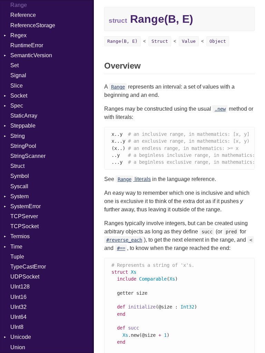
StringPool (23, 146)
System (19, 196)
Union (17, 347)
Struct (17, 166)
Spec (16, 106)
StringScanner (28, 156)
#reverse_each (124, 240)
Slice (16, 86)
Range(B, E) (122, 41)
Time (16, 247)
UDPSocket (24, 277)
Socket (18, 96)
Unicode (20, 337)
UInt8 (16, 327)
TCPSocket (24, 226)
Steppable (23, 126)
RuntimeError (26, 45)
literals (134, 179)
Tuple (17, 257)
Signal (18, 75)
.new (220, 109)
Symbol (19, 176)
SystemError (25, 206)
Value (189, 41)
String (17, 136)
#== (121, 248)
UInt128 (20, 287)
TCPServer (24, 216)
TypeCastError (28, 267)
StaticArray (23, 116)
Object (217, 41)
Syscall (19, 186)
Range (18, 5)
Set (14, 65)
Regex (18, 35)
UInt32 (18, 307)
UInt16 (18, 297)
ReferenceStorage (32, 25)
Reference (23, 15)
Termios (20, 236)
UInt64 (18, 317)
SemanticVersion (31, 55)
